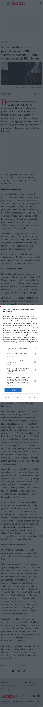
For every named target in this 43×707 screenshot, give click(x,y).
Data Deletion (9, 398)
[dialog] (21, 353)
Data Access (21, 398)
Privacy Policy (33, 398)
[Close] (39, 309)
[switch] (34, 354)
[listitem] (21, 348)
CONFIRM (13, 390)
